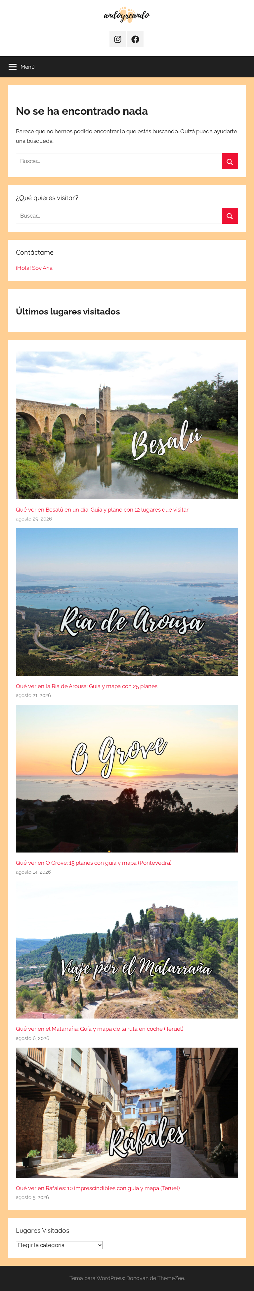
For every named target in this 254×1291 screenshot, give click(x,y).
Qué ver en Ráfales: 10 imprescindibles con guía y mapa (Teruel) (98, 1188)
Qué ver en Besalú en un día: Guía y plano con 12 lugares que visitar (102, 509)
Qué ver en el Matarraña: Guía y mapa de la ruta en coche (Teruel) (100, 1028)
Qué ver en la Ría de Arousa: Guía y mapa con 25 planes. (87, 686)
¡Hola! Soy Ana (34, 268)
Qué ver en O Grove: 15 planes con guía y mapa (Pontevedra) (94, 862)
